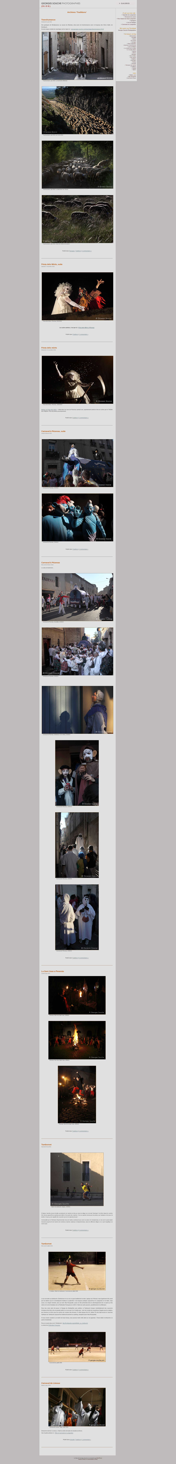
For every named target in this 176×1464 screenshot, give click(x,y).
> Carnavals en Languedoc (128, 24)
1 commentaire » (83, 334)
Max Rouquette (132, 76)
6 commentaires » (84, 958)
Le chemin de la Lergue (130, 48)
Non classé (133, 57)
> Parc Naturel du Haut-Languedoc (126, 18)
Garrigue (134, 42)
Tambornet (46, 1144)
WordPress (99, 1458)
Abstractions (133, 36)
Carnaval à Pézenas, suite (53, 431)
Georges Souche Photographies (127, 30)
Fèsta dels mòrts (49, 348)
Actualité (72, 1439)
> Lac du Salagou (131, 22)
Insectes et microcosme (130, 45)
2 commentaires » (84, 418)
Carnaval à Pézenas (50, 563)
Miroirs (134, 52)
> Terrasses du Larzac (130, 17)
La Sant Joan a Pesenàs (52, 971)
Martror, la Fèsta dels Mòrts (49, 409)
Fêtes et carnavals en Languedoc (64, 1433)
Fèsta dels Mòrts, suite (51, 264)
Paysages (72, 251)
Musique (134, 54)
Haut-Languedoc (132, 43)
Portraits (134, 63)
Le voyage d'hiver (131, 49)
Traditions (78, 251)
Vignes (134, 69)
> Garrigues (132, 20)
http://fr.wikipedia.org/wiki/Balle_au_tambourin (75, 1323)
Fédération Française (54, 1325)
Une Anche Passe (131, 78)
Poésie (134, 62)
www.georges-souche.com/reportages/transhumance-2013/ (87, 29)
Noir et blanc (133, 55)
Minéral (134, 51)
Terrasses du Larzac (131, 65)
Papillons (134, 59)
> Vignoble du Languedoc (129, 15)
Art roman (133, 40)
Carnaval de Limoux (50, 1383)
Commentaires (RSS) (92, 1459)
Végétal (134, 68)
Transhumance (48, 20)
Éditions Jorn (133, 75)
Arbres (134, 39)
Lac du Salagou (132, 46)
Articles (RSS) (81, 1459)
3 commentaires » (87, 251)
